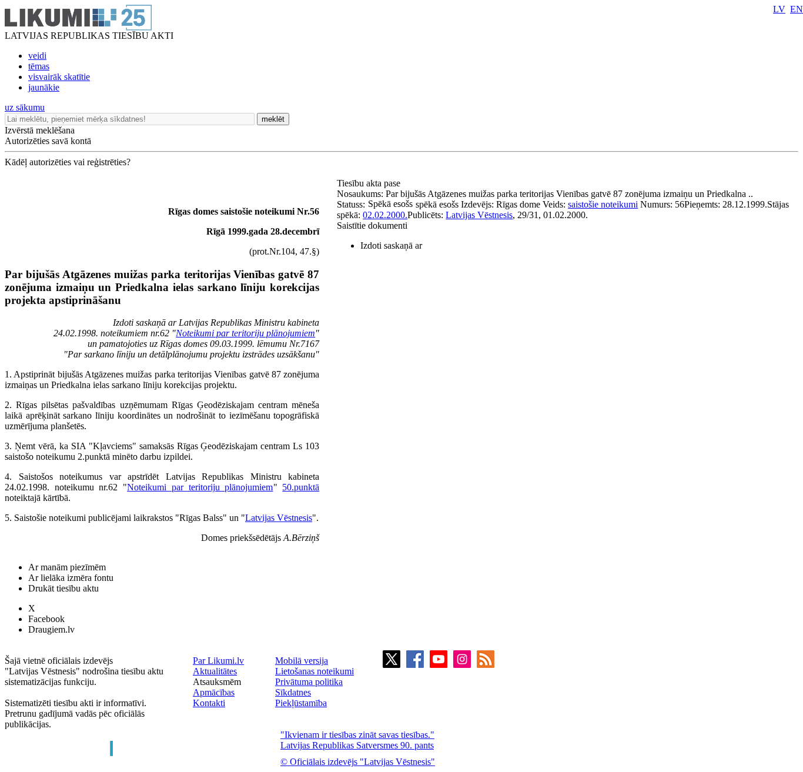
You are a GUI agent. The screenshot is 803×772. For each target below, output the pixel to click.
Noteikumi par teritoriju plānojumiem (245, 333)
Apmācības (214, 692)
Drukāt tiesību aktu (63, 588)
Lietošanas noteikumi (314, 671)
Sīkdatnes (293, 692)
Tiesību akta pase (370, 183)
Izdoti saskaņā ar (391, 245)
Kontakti (209, 703)
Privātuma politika (309, 682)
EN (796, 9)
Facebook (46, 619)
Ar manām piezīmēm (67, 567)
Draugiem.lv (51, 629)
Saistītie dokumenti (372, 225)
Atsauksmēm (217, 682)
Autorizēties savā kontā (48, 141)
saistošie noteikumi (603, 204)
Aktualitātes (215, 671)
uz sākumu (25, 107)
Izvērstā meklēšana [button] (40, 130)
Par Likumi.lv (218, 661)
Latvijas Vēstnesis (278, 518)
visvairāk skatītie (59, 77)
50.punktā (300, 487)
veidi (37, 56)
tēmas (38, 66)
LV (779, 9)
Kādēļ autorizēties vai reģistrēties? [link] (68, 162)
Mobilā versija (301, 661)
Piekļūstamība (301, 703)
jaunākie (43, 87)
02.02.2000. (385, 215)
